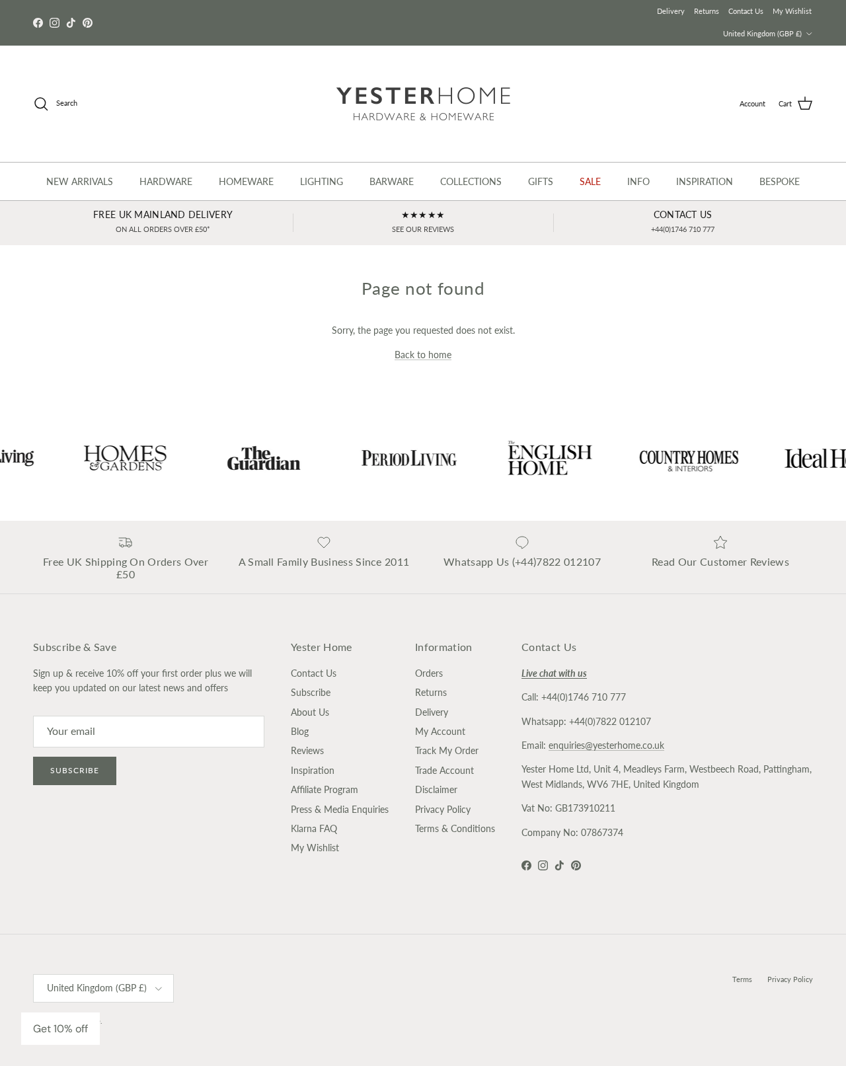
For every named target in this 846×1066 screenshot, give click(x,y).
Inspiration (312, 770)
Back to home (423, 354)
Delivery (671, 11)
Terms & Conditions (455, 828)
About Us (310, 712)
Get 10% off (60, 1029)
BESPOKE (779, 181)
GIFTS (540, 181)
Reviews (307, 750)
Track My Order (447, 750)
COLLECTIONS (471, 181)
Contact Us (745, 11)
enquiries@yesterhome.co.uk (606, 745)
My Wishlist (792, 11)
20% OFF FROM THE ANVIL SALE (423, 22)
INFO (638, 181)
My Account (440, 731)
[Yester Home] (423, 104)
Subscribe (74, 770)
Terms (742, 979)
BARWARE (391, 181)
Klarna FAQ (314, 828)
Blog (300, 731)
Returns (706, 11)
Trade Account (444, 770)
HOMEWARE (246, 181)
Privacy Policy (443, 809)
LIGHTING (321, 181)
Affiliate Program (324, 789)
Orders (429, 673)
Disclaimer (436, 789)
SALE (590, 181)
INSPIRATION (704, 181)
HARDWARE (165, 181)
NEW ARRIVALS (79, 181)
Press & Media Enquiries (340, 809)
